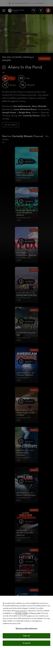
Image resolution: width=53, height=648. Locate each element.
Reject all (26, 636)
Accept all (26, 643)
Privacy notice (35, 613)
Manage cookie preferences (26, 628)
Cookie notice (21, 613)
